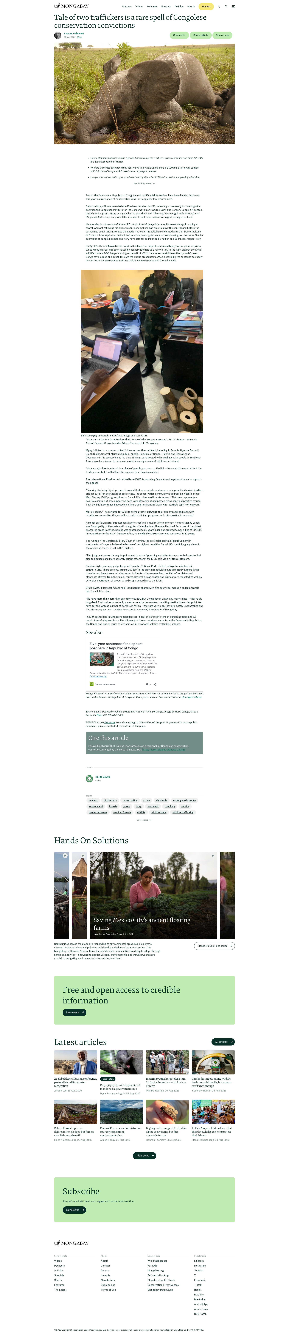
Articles (179, 6)
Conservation (130, 800)
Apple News (201, 1309)
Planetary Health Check (161, 1280)
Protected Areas (98, 812)
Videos (139, 6)
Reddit (198, 1289)
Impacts (105, 1275)
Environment (96, 806)
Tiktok (198, 1285)
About (104, 1260)
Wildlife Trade (158, 812)
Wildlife (141, 812)
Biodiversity (110, 800)
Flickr (99, 715)
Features (127, 6)
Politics (185, 806)
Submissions (108, 1285)
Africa (79, 37)
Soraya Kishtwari (74, 33)
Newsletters (108, 1280)
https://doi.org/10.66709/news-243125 (163, 749)
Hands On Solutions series (212, 946)
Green (126, 806)
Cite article (222, 35)
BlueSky (199, 1294)
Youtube (198, 1270)
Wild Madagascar (157, 1260)
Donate (206, 6)
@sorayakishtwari (192, 697)
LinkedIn (199, 1260)
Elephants (161, 800)
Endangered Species (184, 800)
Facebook (199, 1280)
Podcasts (152, 6)
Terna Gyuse (102, 776)
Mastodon (199, 1299)
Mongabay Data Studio (161, 1289)
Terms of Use (108, 1289)
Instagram (200, 1265)
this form (109, 722)
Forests (113, 806)
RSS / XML (200, 1314)
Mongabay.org (156, 1270)
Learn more (72, 1012)
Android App (201, 1304)
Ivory (138, 806)
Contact (105, 1265)
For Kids (152, 1265)
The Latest (60, 1289)
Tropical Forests (122, 812)
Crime (146, 800)
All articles (221, 1041)
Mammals (153, 806)
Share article (200, 35)
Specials (166, 6)
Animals (93, 800)
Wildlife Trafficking (183, 812)
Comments (179, 35)
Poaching (170, 806)
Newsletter (72, 1209)
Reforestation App (158, 1275)
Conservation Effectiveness (163, 1285)
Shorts (191, 6)
